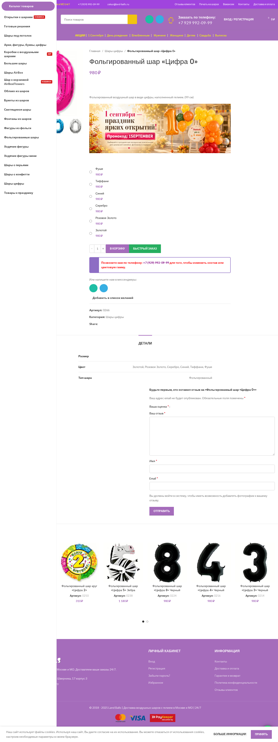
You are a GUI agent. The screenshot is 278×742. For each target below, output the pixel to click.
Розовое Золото (105, 218)
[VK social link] (115, 324)
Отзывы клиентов (185, 4)
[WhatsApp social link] (149, 19)
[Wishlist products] (259, 19)
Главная (94, 51)
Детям (191, 35)
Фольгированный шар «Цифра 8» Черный (167, 588)
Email (153, 478)
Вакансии (228, 4)
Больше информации (230, 734)
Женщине (176, 35)
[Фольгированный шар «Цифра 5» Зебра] (123, 563)
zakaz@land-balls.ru (118, 4)
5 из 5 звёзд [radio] (187, 406)
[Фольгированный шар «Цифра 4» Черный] (211, 563)
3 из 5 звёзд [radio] (181, 406)
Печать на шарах (209, 4)
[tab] (145, 341)
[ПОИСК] (132, 19)
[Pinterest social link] (100, 324)
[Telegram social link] (160, 19)
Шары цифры (114, 51)
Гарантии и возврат (227, 675)
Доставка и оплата (264, 4)
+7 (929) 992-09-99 (88, 4)
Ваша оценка (159, 406)
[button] (78, 126)
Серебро (101, 205)
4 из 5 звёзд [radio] (184, 406)
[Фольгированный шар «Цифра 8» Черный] (167, 563)
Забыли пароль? (159, 675)
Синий (99, 193)
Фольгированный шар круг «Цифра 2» (79, 588)
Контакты (243, 4)
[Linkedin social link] (105, 324)
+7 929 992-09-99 (195, 22)
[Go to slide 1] (143, 622)
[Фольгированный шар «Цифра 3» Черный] (255, 563)
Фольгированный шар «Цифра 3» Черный (255, 588)
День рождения (117, 35)
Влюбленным (141, 35)
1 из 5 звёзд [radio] (174, 406)
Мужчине (160, 35)
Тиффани (102, 181)
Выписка (221, 35)
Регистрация (156, 668)
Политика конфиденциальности (236, 682)
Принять (261, 734)
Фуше (99, 168)
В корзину (117, 248)
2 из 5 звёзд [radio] (177, 406)
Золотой (101, 230)
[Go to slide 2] (147, 622)
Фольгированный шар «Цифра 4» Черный (211, 588)
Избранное (155, 682)
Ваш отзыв (157, 413)
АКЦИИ (80, 35)
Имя (153, 461)
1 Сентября (96, 35)
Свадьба (205, 35)
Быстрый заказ (145, 248)
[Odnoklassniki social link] (110, 324)
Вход (151, 661)
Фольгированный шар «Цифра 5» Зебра (123, 588)
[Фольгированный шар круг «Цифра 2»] (79, 563)
